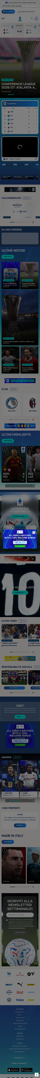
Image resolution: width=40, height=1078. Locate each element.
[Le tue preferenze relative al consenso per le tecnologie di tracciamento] (36, 1074)
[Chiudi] (33, 532)
